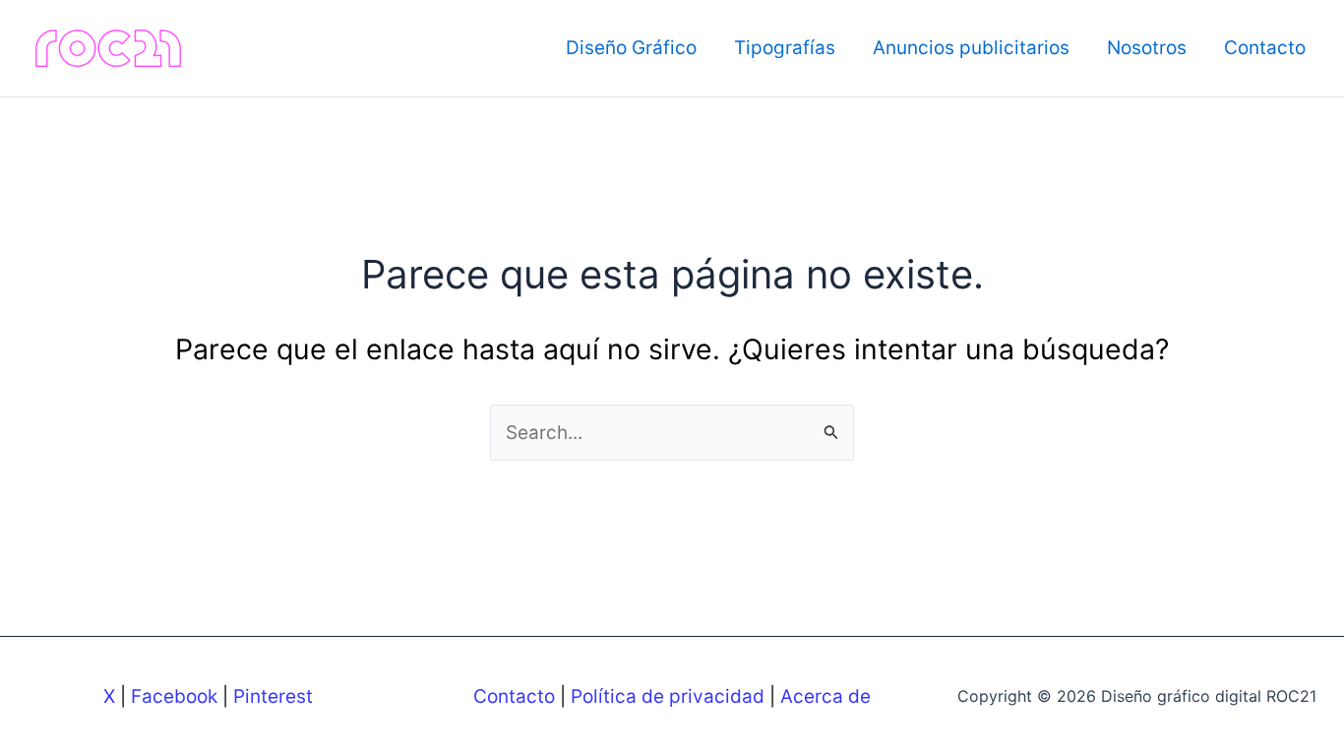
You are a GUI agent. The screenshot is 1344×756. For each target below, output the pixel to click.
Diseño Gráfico (631, 47)
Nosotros (1147, 47)
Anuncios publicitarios (971, 47)
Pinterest (273, 696)
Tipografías (784, 47)
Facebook (174, 696)
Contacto (1265, 47)
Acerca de (825, 696)
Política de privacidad (667, 696)
